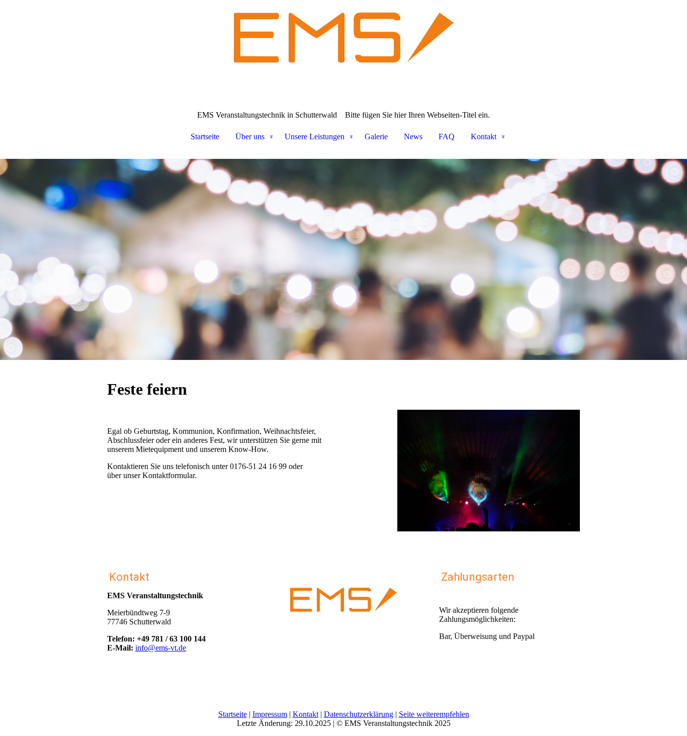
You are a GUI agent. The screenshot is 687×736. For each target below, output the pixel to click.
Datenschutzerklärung (358, 714)
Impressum (269, 714)
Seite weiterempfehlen (434, 714)
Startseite (205, 136)
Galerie (376, 136)
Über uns (250, 136)
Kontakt (483, 136)
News (413, 136)
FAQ (447, 136)
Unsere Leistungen (315, 136)
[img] (343, 50)
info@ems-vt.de (160, 647)
